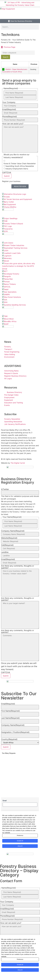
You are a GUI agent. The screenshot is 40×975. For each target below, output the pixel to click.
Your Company (8, 102)
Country (9, 739)
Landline (4, 552)
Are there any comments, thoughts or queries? (17, 567)
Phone (9, 117)
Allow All (20, 970)
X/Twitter (5, 489)
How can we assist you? (12, 124)
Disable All (20, 964)
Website (9, 538)
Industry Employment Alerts (17, 169)
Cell (7, 545)
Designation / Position (15, 732)
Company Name (12, 531)
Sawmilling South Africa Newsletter (20, 166)
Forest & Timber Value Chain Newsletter (20, 163)
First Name (10, 711)
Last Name (10, 718)
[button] (20, 0)
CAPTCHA (6, 173)
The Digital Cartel (18, 463)
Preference (20, 959)
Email (9, 109)
